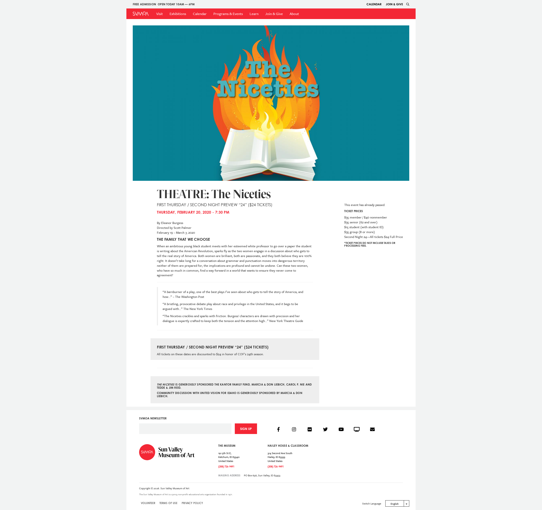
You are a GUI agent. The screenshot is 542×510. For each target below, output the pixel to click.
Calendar (374, 4)
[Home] (141, 14)
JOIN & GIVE (394, 4)
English (395, 504)
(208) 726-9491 (226, 466)
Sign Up (246, 429)
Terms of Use (168, 503)
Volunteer (148, 503)
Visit (159, 13)
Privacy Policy (192, 503)
